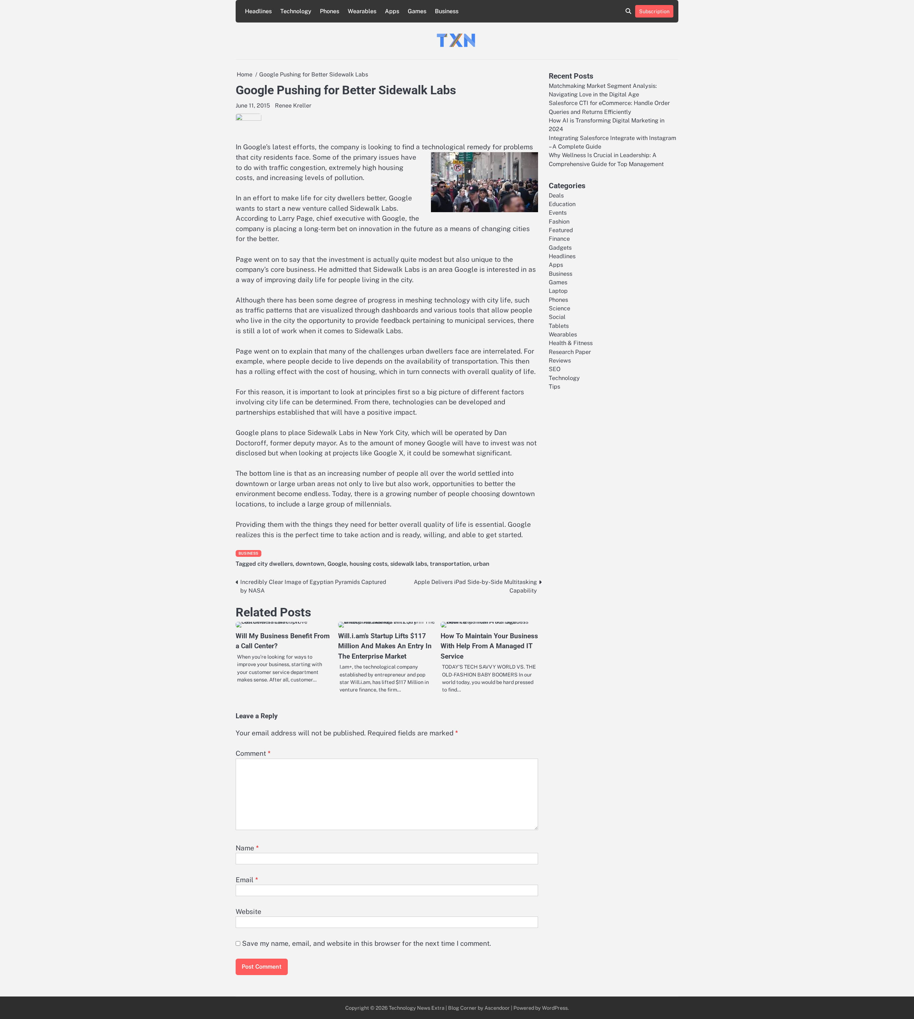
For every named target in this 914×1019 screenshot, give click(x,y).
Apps (392, 11)
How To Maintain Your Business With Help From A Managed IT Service (489, 646)
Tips (554, 386)
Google (337, 563)
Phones (329, 11)
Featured (561, 229)
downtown (310, 563)
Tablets (559, 325)
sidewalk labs (408, 563)
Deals (556, 195)
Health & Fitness (571, 343)
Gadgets (560, 247)
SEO (555, 369)
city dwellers (275, 563)
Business (446, 11)
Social (557, 317)
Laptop (558, 291)
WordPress (555, 1008)
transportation (450, 563)
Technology (295, 11)
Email (247, 880)
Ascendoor (497, 1008)
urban (481, 563)
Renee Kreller (293, 105)
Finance (559, 238)
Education (562, 203)
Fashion (559, 221)
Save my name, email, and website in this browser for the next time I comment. (366, 943)
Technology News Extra (417, 1008)
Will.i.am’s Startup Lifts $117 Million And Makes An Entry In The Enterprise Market (385, 646)
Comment (253, 753)
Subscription (654, 11)
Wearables (362, 11)
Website (248, 911)
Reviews (560, 360)
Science (559, 308)
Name (247, 848)
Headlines (258, 11)
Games (417, 11)
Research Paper (570, 351)
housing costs (368, 563)
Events (558, 212)
